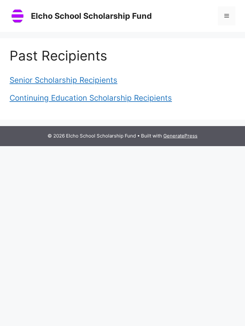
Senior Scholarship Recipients (63, 80)
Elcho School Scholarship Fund (91, 16)
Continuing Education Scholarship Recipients (91, 98)
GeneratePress (180, 136)
